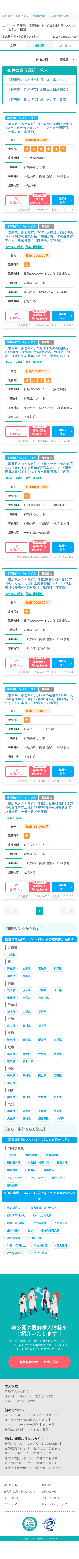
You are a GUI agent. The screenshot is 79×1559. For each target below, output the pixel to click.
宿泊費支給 (13, 1238)
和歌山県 (28, 1061)
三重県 (58, 1039)
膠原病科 (12, 1185)
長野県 (42, 1011)
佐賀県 (27, 1110)
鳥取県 (11, 1075)
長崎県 (42, 1110)
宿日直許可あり (16, 1215)
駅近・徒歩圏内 (16, 1222)
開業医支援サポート (18, 1458)
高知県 (58, 1096)
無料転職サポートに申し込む (39, 1362)
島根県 (27, 1075)
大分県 (11, 1118)
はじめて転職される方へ (44, 1415)
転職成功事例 (14, 1429)
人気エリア (60, 1222)
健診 (30, 1230)
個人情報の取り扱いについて (20, 1491)
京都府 (27, 1053)
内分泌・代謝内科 (38, 1162)
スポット (65, 45)
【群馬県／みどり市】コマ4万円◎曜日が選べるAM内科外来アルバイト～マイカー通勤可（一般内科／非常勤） (38, 128)
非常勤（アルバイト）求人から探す (29, 1396)
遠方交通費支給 (50, 1230)
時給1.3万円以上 (16, 1245)
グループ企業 (49, 1497)
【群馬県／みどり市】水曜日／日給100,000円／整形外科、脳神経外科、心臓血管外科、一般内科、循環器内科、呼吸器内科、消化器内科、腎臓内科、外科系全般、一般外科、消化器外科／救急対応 (41, 89)
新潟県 (11, 1011)
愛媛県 (42, 1096)
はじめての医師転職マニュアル (26, 1419)
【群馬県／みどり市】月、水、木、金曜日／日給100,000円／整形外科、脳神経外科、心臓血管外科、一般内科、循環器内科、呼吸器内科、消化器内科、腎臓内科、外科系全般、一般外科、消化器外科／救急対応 (41, 99)
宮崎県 (27, 1118)
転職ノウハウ (14, 1443)
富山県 (11, 1025)
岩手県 (27, 968)
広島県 (58, 1075)
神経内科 (12, 1170)
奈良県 (11, 1061)
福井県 (42, 1025)
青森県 (11, 968)
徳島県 (11, 1096)
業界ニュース (42, 1453)
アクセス (9, 1504)
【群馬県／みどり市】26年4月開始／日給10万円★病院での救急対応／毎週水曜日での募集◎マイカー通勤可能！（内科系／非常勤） (39, 236)
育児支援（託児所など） (45, 1207)
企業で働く (13, 1230)
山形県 (11, 976)
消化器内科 (13, 1162)
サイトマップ (11, 1497)
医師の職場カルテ (48, 1463)
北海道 (11, 954)
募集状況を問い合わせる (39, 316)
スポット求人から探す (20, 1401)
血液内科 (56, 1177)
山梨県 (27, 1011)
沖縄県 (60, 1118)
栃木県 (27, 990)
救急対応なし (15, 1207)
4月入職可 (61, 1245)
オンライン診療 (38, 1253)
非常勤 (39, 45)
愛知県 (42, 1039)
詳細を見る (63, 200)
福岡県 (11, 1110)
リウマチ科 (37, 1177)
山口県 (11, 1082)
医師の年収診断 (47, 1458)
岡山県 (42, 1075)
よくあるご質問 (38, 1429)
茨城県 (11, 990)
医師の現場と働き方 (47, 1448)
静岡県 (27, 1039)
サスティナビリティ (53, 1504)
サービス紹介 (14, 1415)
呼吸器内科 (52, 1154)
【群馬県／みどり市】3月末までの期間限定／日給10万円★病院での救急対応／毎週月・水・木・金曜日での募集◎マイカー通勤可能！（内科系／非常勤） (39, 352)
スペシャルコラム (17, 1453)
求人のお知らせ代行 (18, 1463)
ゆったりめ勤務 (42, 1215)
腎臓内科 (62, 1162)
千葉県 (11, 997)
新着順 (64, 59)
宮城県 (42, 968)
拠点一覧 (49, 1424)
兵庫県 (58, 1053)
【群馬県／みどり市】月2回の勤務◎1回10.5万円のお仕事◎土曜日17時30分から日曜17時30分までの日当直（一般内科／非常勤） (39, 699)
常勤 (13, 45)
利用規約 (46, 1485)
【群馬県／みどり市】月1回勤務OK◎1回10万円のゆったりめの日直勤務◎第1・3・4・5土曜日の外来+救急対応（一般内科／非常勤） (38, 583)
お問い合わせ (49, 1491)
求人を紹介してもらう (39, 200)
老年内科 (49, 1170)
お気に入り (16, 202)
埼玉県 (58, 990)
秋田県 (58, 968)
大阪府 (42, 1053)
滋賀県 (11, 1053)
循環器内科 (31, 1154)
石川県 (27, 1025)
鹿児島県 (43, 1118)
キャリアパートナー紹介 (21, 1424)
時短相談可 (40, 1245)
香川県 (27, 1096)
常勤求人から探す (17, 1391)
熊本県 (58, 1110)
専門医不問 (39, 1222)
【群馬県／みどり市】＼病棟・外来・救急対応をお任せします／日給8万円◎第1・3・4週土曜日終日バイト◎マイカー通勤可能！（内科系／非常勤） (39, 468)
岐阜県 (11, 1039)
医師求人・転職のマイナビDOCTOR (24, 16)
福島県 (27, 976)
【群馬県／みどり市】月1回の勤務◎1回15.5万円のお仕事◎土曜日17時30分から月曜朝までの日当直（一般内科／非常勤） (39, 807)
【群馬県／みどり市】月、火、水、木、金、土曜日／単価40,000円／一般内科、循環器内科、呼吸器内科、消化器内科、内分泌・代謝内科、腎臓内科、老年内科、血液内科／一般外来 (41, 80)
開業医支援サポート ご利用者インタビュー (34, 1467)
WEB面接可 (14, 1253)
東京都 (27, 997)
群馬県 (42, 990)
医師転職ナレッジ (17, 1448)
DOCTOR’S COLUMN (42, 1443)
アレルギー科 (15, 1177)
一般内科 (12, 1154)
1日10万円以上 (36, 1238)
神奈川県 (43, 997)
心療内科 (30, 1170)
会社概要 (9, 1485)
